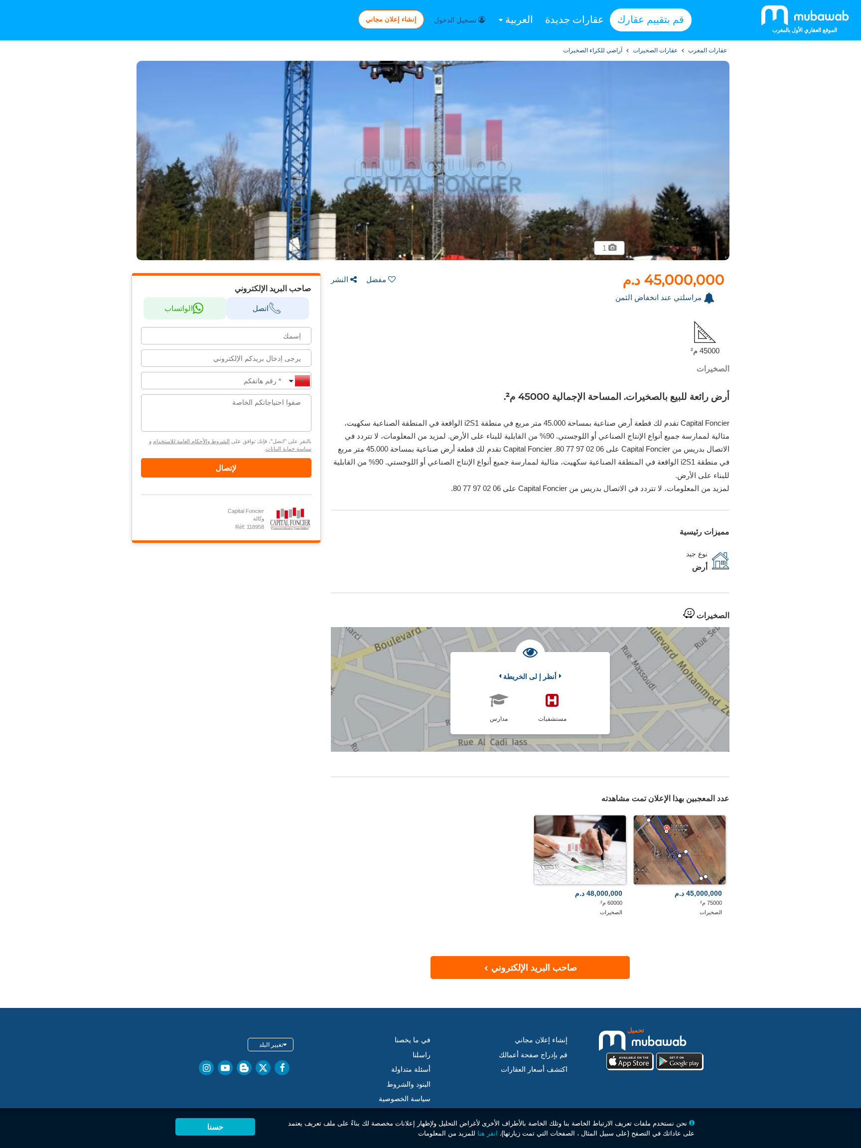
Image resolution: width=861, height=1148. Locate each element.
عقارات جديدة (574, 19)
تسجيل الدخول (456, 19)
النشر (339, 279)
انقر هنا (487, 1133)
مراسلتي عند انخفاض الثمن (658, 297)
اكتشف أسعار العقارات (534, 1069)
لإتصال (226, 468)
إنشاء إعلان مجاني (391, 19)
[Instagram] (206, 1067)
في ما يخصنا (412, 1039)
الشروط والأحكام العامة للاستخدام (191, 441)
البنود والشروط (408, 1084)
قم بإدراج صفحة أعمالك (533, 1054)
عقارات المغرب (707, 50)
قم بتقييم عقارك (650, 19)
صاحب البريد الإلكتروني (533, 967)
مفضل (376, 279)
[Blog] (244, 1067)
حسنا (215, 1127)
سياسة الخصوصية (404, 1098)
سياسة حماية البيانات (288, 449)
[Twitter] (263, 1067)
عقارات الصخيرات (654, 50)
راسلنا (421, 1054)
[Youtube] (225, 1067)
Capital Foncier (246, 511)
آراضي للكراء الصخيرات (592, 50)
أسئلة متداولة (410, 1069)
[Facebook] (282, 1067)
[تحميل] (655, 1047)
